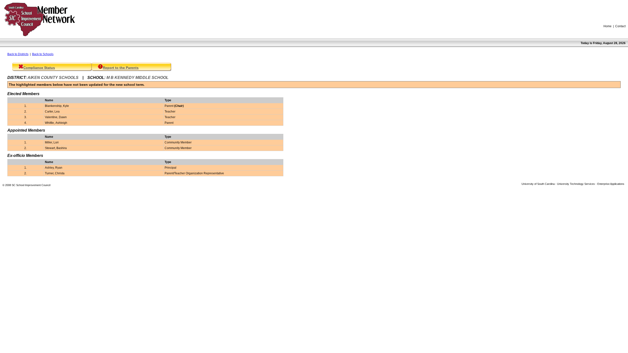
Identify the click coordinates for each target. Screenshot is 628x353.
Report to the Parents (121, 68)
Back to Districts (17, 54)
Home (607, 26)
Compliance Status (39, 68)
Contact (620, 26)
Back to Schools (42, 54)
